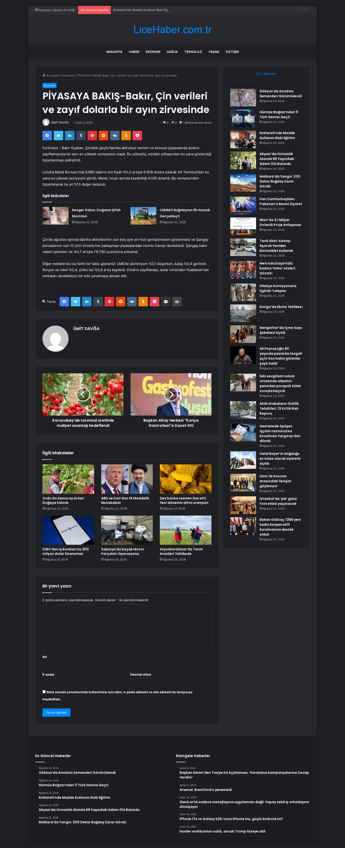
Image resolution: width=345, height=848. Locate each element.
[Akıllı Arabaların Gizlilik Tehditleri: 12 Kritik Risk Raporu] (243, 410)
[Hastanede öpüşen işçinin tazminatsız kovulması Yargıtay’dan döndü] (243, 432)
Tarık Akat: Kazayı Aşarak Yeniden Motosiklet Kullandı (276, 245)
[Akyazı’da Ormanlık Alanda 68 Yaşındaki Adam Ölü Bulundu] (243, 160)
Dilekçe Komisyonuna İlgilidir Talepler (278, 288)
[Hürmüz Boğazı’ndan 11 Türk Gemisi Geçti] (243, 118)
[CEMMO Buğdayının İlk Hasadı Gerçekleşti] (143, 216)
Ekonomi (153, 52)
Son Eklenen (266, 73)
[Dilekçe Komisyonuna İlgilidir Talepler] (243, 292)
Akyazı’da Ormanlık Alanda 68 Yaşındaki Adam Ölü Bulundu (277, 159)
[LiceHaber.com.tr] (172, 29)
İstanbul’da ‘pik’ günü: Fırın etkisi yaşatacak (279, 501)
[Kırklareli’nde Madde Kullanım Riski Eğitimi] (243, 139)
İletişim (232, 52)
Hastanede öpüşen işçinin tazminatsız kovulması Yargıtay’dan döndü (280, 433)
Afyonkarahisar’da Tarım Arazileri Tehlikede (181, 551)
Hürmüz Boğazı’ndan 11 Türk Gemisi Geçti (279, 114)
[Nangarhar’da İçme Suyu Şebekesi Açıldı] (243, 334)
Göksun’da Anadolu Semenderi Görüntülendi (281, 93)
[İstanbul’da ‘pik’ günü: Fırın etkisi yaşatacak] (243, 505)
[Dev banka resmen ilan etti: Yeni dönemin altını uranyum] (185, 479)
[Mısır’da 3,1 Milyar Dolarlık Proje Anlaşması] (243, 226)
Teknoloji (193, 52)
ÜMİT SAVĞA (60, 122)
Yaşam (213, 52)
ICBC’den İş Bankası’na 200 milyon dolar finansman (65, 551)
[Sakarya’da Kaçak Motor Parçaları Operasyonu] (127, 530)
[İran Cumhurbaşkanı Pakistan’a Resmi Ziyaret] (243, 205)
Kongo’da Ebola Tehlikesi (281, 306)
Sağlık (172, 52)
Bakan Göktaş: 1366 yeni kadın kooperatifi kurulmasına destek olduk (280, 527)
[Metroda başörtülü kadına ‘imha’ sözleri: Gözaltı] (243, 270)
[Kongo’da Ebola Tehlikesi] (243, 313)
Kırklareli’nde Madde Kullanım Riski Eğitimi (143, 10)
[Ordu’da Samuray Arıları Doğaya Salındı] (68, 479)
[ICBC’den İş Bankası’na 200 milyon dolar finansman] (68, 530)
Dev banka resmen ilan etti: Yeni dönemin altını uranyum (184, 500)
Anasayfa (114, 52)
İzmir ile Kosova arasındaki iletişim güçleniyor (275, 481)
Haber (134, 52)
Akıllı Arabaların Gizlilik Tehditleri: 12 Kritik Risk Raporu (279, 408)
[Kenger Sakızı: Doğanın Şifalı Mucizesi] (56, 216)
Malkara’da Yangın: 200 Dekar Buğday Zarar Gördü (280, 181)
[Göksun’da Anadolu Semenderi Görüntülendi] (243, 97)
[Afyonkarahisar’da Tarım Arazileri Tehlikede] (185, 530)
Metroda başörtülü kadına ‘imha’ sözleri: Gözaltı (278, 268)
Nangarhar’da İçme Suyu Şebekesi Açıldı (281, 330)
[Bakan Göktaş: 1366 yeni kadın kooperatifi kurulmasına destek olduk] (243, 526)
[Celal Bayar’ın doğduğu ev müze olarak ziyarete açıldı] (243, 460)
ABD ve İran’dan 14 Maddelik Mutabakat (125, 500)
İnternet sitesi (140, 674)
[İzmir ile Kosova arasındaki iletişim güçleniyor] (243, 482)
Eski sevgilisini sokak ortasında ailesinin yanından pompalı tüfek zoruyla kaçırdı (280, 383)
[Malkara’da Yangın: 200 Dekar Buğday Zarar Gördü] (243, 183)
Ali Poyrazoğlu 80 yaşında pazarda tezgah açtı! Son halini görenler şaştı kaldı (281, 356)
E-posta (49, 674)
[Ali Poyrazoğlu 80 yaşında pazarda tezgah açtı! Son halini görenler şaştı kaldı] (243, 355)
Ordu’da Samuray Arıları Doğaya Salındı (63, 500)
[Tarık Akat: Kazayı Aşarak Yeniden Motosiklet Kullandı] (243, 247)
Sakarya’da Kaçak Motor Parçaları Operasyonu (122, 551)
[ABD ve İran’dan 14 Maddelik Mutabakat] (127, 479)
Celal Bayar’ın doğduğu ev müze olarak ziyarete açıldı (280, 458)
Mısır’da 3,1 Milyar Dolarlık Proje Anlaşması (280, 222)
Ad (45, 657)
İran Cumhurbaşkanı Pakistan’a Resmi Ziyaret (281, 201)
